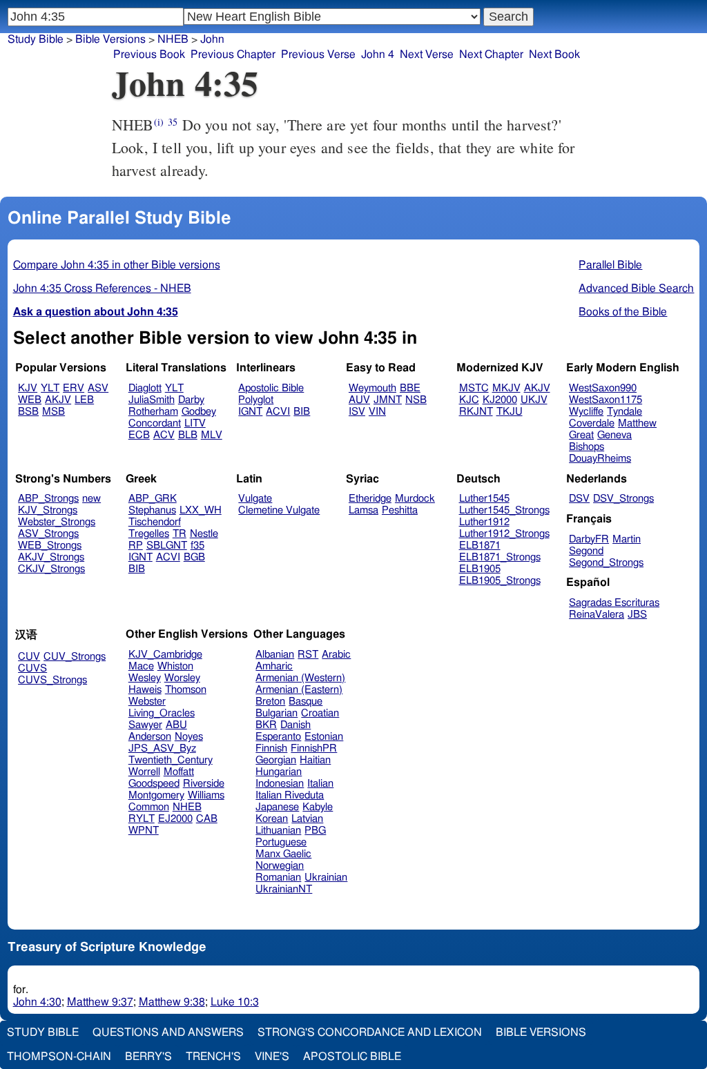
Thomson (185, 690)
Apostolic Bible (352, 1056)
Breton (270, 701)
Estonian (323, 737)
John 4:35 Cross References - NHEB (102, 288)
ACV (164, 435)
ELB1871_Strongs (500, 557)
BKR (266, 725)
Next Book (554, 54)
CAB (206, 819)
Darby (191, 400)
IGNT (250, 411)
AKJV (58, 400)
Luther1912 (484, 522)
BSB (28, 411)
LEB (84, 400)
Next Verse (427, 54)
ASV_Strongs (48, 534)
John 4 (377, 54)
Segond (586, 551)
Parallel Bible (610, 265)
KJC (469, 400)
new (91, 498)
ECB (139, 435)
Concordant (154, 423)
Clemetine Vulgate (279, 510)
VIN (377, 411)
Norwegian (279, 866)
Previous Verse (318, 54)
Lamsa (363, 510)
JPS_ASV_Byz (162, 748)
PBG (315, 830)
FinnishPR (314, 748)
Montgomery (156, 795)
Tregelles (148, 534)
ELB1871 (480, 545)
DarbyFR (589, 539)
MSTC (474, 388)
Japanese (277, 807)
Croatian (320, 713)
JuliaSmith (151, 400)
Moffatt (179, 772)
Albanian (274, 654)
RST (308, 654)
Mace (141, 666)
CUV (29, 656)
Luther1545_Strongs (504, 510)
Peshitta (400, 510)
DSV (579, 498)
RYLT (141, 819)
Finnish (271, 748)
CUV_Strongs (74, 656)
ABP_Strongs (48, 498)
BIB (301, 411)
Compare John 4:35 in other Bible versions (116, 265)
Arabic (336, 654)
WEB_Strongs (49, 545)
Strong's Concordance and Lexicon (370, 1032)
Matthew (637, 423)
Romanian (278, 877)
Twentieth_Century (170, 760)
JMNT (388, 400)
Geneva (614, 435)
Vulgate (255, 498)
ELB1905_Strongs (500, 581)
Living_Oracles (161, 713)
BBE (410, 388)
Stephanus (152, 510)
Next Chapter (491, 54)
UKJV (534, 400)
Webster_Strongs (56, 522)
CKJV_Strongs (51, 569)
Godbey (199, 411)
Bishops (586, 447)
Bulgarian (276, 713)
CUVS (32, 668)
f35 (197, 545)
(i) (159, 121)
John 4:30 (37, 1002)
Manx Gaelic (283, 854)
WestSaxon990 (603, 388)
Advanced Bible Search (636, 288)
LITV (195, 423)
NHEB (172, 39)
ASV (98, 388)
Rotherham (153, 411)
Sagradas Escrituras (614, 603)
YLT (50, 388)
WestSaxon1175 (605, 400)
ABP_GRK (152, 498)
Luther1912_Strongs (504, 534)
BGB (194, 557)
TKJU (509, 411)
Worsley (182, 678)
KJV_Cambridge (165, 654)
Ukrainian (325, 877)
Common (148, 807)
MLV (211, 435)
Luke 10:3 (235, 1002)
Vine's (272, 1056)
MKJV (506, 388)
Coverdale (591, 423)
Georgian (275, 760)
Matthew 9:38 (172, 1002)
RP (135, 545)
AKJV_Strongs (51, 557)
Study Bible (36, 39)
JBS (637, 614)
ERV (73, 388)
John (212, 39)
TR (179, 534)
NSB (416, 400)
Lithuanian (278, 830)
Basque (305, 701)
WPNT (143, 830)
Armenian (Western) (300, 678)
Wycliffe (586, 411)
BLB (187, 435)
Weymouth (372, 388)
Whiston (175, 666)
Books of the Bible (623, 311)
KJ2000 (500, 400)
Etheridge (370, 498)
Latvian (307, 819)
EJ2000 (175, 819)
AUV (359, 400)
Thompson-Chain (59, 1056)
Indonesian (279, 783)
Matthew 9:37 (100, 1002)
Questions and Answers (168, 1032)
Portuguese (281, 842)
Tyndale (624, 411)
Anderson (149, 737)
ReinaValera (596, 614)
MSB (53, 411)
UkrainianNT (283, 889)
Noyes (189, 737)
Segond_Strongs (606, 563)
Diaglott (145, 388)
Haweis (145, 690)
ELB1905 (480, 569)
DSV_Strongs (623, 498)
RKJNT (476, 411)
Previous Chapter (233, 54)
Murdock (415, 498)
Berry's (148, 1056)
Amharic (274, 666)
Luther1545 (484, 498)
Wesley (144, 678)
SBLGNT (166, 545)
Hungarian (278, 772)
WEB (29, 400)
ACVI (278, 411)
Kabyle (317, 807)
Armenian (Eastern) (298, 690)
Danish (295, 725)
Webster (147, 701)
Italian (320, 783)
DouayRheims (600, 458)
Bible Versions (110, 39)
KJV (27, 388)
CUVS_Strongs (52, 680)
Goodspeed (154, 783)
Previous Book (149, 54)
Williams (206, 795)
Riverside (203, 783)
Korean (271, 819)
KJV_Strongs (47, 510)
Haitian (315, 760)
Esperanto (278, 737)
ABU (176, 725)
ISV (357, 411)
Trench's (213, 1056)
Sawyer (145, 725)
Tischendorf (154, 522)
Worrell (144, 772)
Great (581, 435)
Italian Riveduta (289, 795)
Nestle (204, 534)
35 (172, 121)
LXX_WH (201, 510)
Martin (626, 539)
